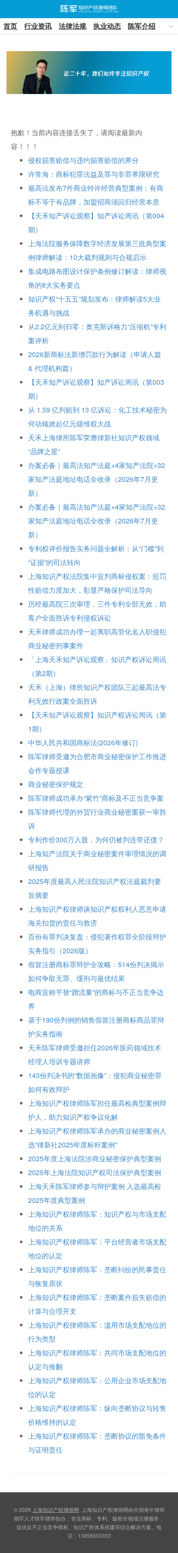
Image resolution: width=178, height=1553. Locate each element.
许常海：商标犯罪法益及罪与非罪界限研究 (93, 174)
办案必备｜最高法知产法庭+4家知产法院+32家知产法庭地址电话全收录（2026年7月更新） (96, 479)
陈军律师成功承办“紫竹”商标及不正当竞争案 (96, 798)
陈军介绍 (142, 26)
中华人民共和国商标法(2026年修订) (83, 742)
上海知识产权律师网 (89, 9)
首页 (10, 26)
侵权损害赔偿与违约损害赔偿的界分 (83, 160)
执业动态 (107, 26)
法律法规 (72, 26)
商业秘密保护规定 (55, 784)
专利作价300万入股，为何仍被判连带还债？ (96, 840)
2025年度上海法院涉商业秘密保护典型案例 (94, 1158)
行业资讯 (38, 26)
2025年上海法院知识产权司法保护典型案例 (94, 1172)
